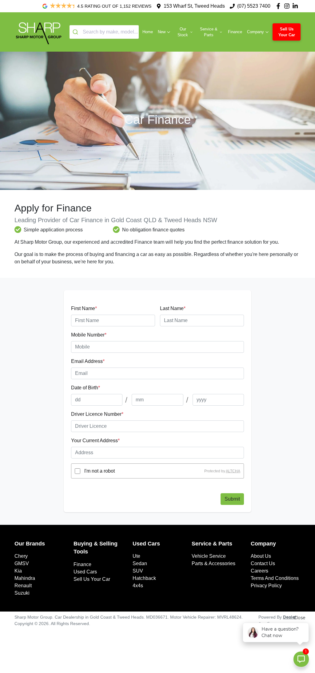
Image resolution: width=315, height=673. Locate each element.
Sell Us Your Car (286, 32)
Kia (18, 570)
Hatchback (144, 578)
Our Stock (182, 32)
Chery (21, 556)
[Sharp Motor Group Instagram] (288, 6)
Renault (23, 585)
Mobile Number (88, 334)
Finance (235, 32)
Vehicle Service (209, 556)
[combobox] (104, 32)
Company (255, 32)
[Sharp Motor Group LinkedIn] (296, 6)
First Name (84, 308)
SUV (138, 570)
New (161, 32)
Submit (232, 499)
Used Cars (85, 571)
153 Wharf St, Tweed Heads (194, 6)
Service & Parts (208, 32)
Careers (259, 570)
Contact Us (263, 563)
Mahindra (24, 578)
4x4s (138, 585)
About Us (261, 556)
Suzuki (22, 593)
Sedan (140, 563)
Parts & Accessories (213, 563)
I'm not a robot (99, 471)
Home (147, 32)
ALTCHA (233, 471)
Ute (136, 556)
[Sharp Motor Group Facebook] (279, 6)
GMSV (21, 563)
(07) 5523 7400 (253, 6)
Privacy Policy (266, 585)
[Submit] (76, 32)
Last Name (172, 308)
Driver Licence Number (97, 414)
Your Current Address (95, 440)
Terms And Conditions (275, 578)
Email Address (88, 361)
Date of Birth (85, 387)
